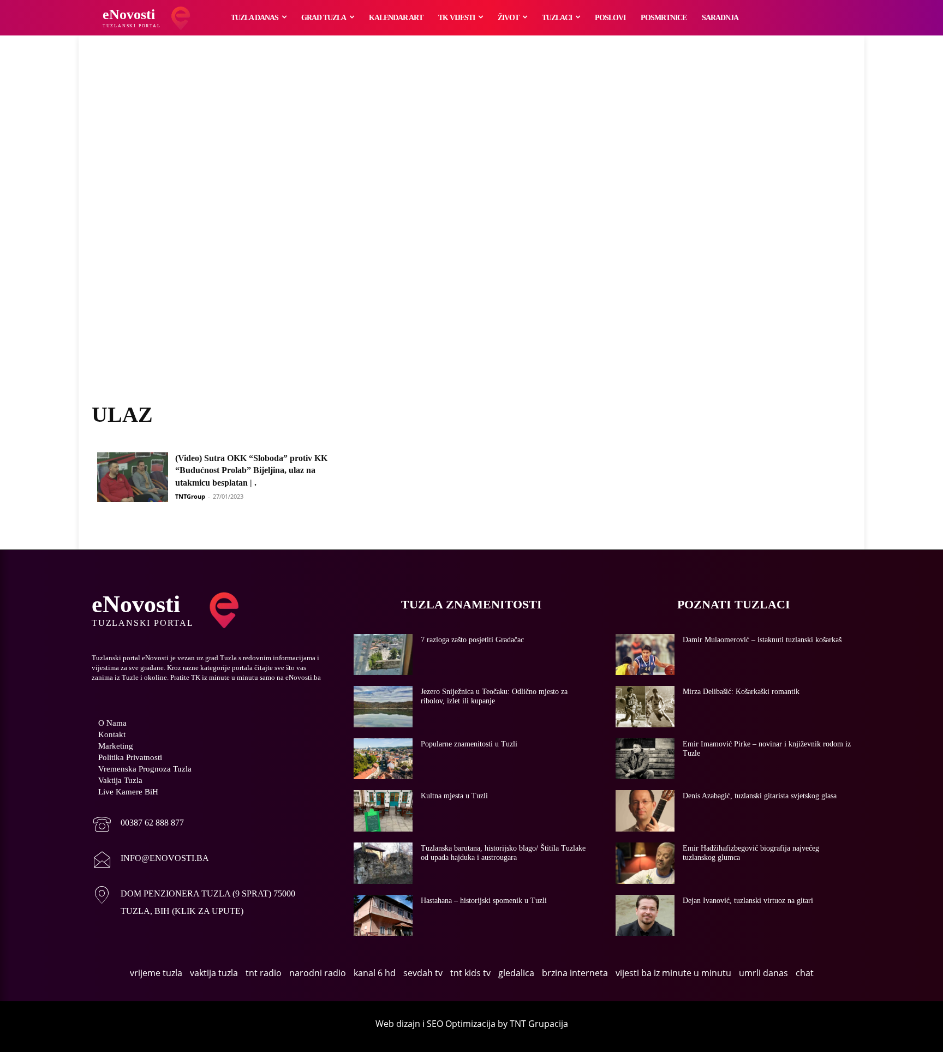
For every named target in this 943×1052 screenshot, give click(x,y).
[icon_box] (138, 825)
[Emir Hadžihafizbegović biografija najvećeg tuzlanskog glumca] (645, 863)
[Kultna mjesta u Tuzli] (383, 811)
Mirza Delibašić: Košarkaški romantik (741, 692)
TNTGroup (190, 496)
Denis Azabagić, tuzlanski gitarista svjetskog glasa (760, 796)
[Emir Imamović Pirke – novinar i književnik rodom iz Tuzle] (645, 759)
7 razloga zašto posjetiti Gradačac (472, 640)
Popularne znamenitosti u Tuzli (469, 744)
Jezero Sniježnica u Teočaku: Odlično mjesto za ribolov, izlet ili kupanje (494, 696)
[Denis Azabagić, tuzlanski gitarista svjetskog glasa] (645, 811)
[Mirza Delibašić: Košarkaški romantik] (645, 706)
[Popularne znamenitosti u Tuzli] (383, 759)
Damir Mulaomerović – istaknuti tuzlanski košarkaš (762, 640)
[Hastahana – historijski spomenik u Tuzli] (383, 915)
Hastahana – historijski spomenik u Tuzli (484, 900)
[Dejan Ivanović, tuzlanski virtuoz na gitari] (645, 915)
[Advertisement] (471, 232)
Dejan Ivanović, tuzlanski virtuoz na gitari (748, 900)
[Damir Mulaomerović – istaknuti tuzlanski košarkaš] (645, 655)
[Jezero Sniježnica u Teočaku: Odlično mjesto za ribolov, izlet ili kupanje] (383, 706)
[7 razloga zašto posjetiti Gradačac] (383, 655)
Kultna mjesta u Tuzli (454, 796)
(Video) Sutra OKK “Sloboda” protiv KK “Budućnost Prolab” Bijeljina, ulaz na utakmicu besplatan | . (251, 470)
